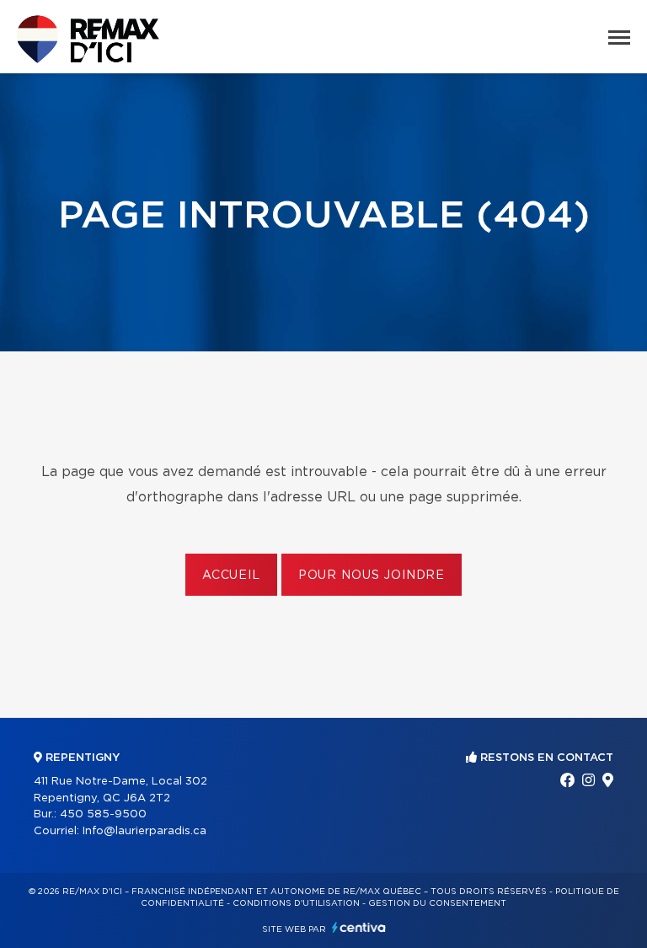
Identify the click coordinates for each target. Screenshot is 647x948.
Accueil (231, 575)
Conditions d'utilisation (296, 903)
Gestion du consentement (437, 903)
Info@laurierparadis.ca (144, 831)
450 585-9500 (103, 814)
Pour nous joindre (371, 575)
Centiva (359, 927)
